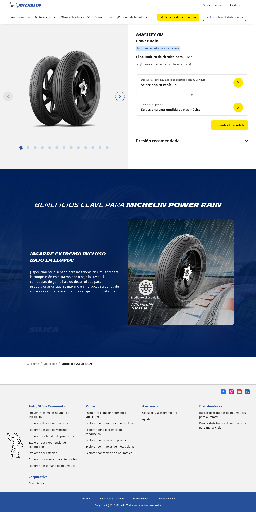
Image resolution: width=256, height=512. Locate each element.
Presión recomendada (158, 140)
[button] (192, 82)
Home (35, 364)
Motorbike (50, 364)
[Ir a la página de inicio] (26, 5)
